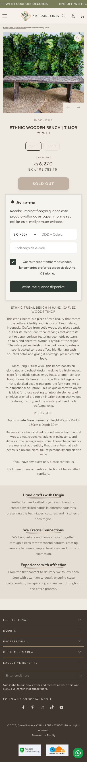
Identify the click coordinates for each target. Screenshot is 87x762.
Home (5, 28)
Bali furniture (21, 28)
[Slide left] (68, 108)
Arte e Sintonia (26, 725)
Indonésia (43, 120)
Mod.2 (34, 147)
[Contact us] (78, 753)
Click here (14, 469)
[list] (43, 541)
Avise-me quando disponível (43, 286)
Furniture (11, 28)
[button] (63, 16)
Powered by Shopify (43, 735)
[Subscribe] (81, 676)
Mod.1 (53, 147)
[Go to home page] (40, 16)
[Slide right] (78, 108)
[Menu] (4, 16)
